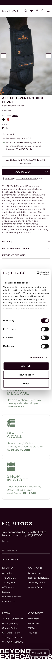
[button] (22, 172)
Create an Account (26, 178)
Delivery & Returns (38, 578)
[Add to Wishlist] (46, 172)
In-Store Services (12, 596)
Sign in (9, 178)
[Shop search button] (25, 10)
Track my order (36, 582)
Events (6, 592)
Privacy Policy (10, 623)
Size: (4, 125)
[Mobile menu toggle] (47, 11)
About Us (7, 573)
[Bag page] (41, 11)
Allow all (26, 366)
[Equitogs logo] (10, 11)
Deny (26, 383)
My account (35, 573)
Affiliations (8, 587)
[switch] (45, 329)
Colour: (10, 116)
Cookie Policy (9, 628)
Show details (37, 357)
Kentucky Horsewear (14, 105)
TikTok (31, 628)
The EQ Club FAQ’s (12, 642)
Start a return (36, 587)
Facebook (33, 623)
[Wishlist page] (30, 10)
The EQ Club (9, 578)
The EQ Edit (8, 582)
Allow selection (26, 375)
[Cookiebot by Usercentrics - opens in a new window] (37, 273)
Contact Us (8, 601)
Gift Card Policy (11, 633)
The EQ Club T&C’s (12, 637)
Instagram (34, 618)
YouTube (32, 633)
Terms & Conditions (12, 618)
